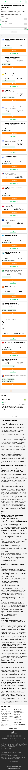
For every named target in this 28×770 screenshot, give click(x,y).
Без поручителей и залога (6, 721)
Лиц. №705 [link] (13, 206)
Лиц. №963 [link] (13, 174)
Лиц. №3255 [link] (13, 254)
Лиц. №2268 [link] (12, 91)
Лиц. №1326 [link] (13, 58)
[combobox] (21, 36)
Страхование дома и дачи (19, 725)
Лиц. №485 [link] (13, 319)
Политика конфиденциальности (14, 766)
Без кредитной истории (7, 716)
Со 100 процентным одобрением (6, 714)
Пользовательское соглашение (14, 764)
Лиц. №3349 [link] (15, 271)
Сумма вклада (4, 21)
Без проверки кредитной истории (6, 724)
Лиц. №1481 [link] (12, 236)
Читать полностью (21, 413)
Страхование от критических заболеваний (18, 721)
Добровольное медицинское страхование (18, 716)
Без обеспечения (5, 718)
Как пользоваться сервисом (14, 768)
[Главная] (6, 2)
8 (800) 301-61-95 (4, 753)
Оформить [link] (14, 50)
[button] (2, 2)
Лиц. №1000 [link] (12, 220)
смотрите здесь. (12, 746)
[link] (8, 736)
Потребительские (5, 711)
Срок (2, 26)
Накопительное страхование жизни (19, 712)
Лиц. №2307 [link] (16, 287)
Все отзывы (14, 416)
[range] (14, 19)
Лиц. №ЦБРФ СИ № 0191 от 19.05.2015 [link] (17, 75)
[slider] (14, 20)
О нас (14, 763)
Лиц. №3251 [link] (12, 377)
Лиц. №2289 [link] (16, 304)
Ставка (2, 16)
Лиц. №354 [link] (14, 42)
